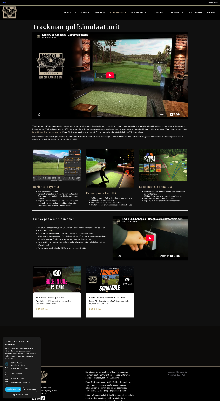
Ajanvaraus (69, 12)
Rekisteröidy (212, 3)
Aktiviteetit (117, 12)
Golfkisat (175, 12)
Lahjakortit (195, 12)
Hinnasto (100, 12)
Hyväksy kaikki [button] (13, 389)
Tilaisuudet (138, 12)
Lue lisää (42, 309)
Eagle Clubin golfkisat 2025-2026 (107, 297)
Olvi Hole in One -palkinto (50, 297)
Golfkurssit (158, 12)
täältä (50, 230)
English (211, 12)
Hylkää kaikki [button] (30, 389)
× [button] (38, 340)
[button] (21, 394)
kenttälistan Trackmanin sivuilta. (47, 132)
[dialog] (22, 367)
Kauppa (85, 12)
